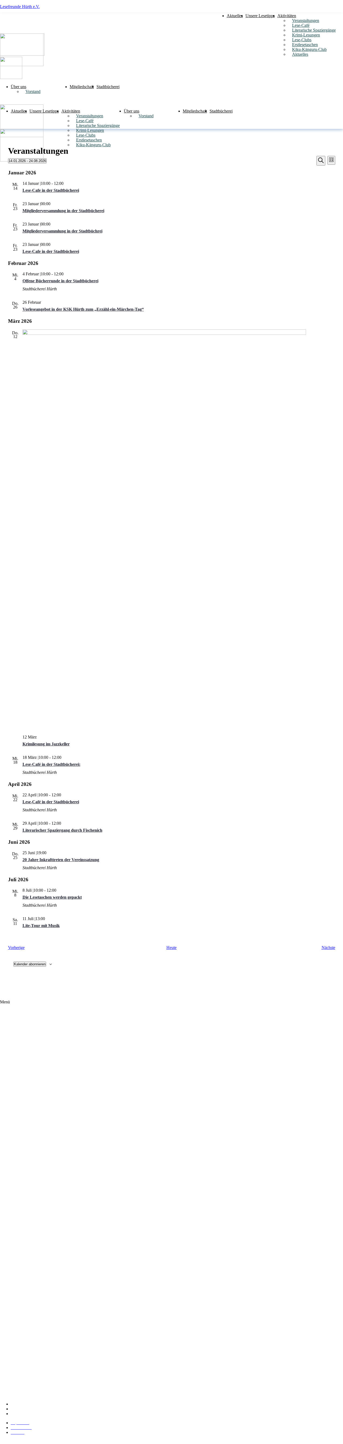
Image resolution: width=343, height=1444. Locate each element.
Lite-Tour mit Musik (41, 925)
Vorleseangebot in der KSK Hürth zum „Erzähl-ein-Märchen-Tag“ (83, 309)
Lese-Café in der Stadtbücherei (51, 802)
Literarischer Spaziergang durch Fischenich (62, 830)
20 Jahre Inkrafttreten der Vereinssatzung (61, 859)
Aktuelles (235, 15)
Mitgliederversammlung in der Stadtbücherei (63, 210)
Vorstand (32, 91)
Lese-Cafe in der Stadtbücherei (51, 190)
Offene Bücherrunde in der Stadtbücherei (60, 281)
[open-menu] (341, 13)
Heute (171, 947)
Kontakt (21, 1413)
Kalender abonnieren (30, 964)
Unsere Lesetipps (260, 15)
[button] (171, 1198)
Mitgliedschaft (82, 86)
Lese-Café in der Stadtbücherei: (51, 764)
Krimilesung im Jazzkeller (46, 744)
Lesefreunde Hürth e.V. (20, 6)
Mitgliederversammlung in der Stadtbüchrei (62, 231)
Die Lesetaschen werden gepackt (52, 897)
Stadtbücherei (108, 86)
